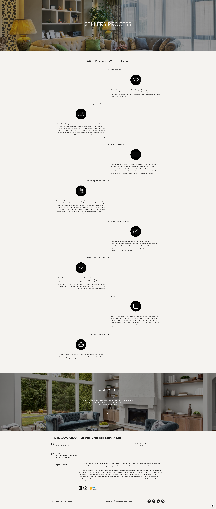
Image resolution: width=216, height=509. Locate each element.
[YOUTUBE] (158, 501)
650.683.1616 (139, 445)
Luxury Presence (67, 501)
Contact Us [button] (108, 413)
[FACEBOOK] (149, 501)
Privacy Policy (126, 501)
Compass (133, 470)
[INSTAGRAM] (153, 501)
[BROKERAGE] (163, 501)
